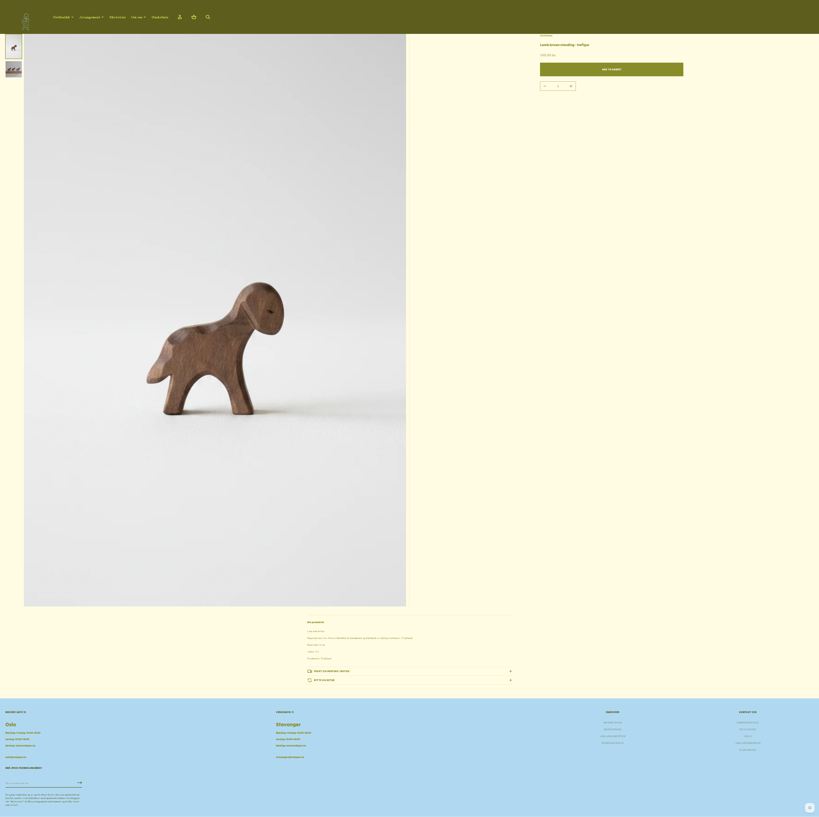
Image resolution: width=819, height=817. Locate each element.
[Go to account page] (179, 17)
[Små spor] (24, 20)
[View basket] (194, 17)
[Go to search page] (208, 17)
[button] (194, 17)
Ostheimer (546, 35)
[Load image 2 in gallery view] (14, 69)
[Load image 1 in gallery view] (14, 46)
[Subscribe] (79, 782)
